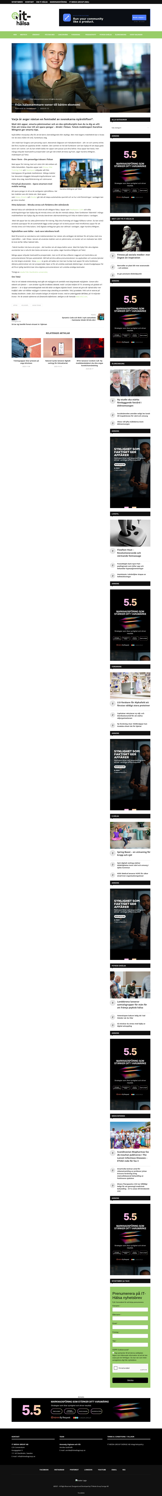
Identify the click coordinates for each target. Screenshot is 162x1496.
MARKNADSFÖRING (58, 2)
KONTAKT (29, 2)
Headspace (30, 170)
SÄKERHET (36, 35)
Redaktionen (31, 108)
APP (24, 99)
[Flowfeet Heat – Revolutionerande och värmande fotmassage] (130, 533)
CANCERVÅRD (63, 35)
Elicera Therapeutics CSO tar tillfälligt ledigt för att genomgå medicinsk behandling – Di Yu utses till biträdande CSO (133, 1187)
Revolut (34, 197)
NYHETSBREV (17, 2)
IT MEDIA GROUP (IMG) (79, 2)
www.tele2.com (81, 296)
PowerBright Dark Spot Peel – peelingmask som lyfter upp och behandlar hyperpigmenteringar (130, 566)
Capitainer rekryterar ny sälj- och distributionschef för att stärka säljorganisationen (130, 715)
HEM (15, 35)
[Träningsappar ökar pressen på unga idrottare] (26, 348)
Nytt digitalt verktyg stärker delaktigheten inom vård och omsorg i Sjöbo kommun (133, 865)
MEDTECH (23, 35)
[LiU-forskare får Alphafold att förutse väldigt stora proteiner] (130, 685)
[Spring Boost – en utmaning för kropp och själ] (130, 835)
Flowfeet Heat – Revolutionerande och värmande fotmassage (129, 552)
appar (38, 261)
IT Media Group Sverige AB (100, 1486)
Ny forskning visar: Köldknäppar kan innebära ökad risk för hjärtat (132, 725)
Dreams (24, 197)
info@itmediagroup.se (26, 1456)
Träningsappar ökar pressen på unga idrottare (26, 362)
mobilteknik (36, 305)
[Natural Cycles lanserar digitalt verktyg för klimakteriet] (58, 348)
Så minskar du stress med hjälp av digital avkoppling (131, 1025)
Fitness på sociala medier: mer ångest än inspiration (133, 256)
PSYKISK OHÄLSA (106, 35)
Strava (45, 167)
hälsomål (24, 305)
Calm (81, 209)
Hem (17, 99)
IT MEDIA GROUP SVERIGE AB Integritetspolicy (125, 1444)
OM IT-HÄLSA (42, 2)
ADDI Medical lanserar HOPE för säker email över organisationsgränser (132, 874)
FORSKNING (75, 35)
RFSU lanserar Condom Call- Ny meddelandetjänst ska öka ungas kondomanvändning (89, 363)
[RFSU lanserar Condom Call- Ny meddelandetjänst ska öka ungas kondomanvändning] (89, 348)
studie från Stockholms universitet (33, 272)
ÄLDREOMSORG (120, 35)
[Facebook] (140, 2)
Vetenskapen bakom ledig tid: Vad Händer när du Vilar (131, 1016)
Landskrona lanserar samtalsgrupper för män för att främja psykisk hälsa (132, 1004)
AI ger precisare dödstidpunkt (129, 274)
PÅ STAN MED (50, 35)
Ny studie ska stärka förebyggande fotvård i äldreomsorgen (129, 402)
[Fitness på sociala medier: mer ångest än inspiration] (130, 237)
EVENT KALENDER (136, 35)
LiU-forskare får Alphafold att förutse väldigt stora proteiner (133, 704)
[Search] (149, 34)
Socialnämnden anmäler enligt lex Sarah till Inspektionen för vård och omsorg (133, 414)
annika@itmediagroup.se (75, 1450)
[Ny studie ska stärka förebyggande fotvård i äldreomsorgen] (130, 382)
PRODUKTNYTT (90, 35)
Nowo (17, 197)
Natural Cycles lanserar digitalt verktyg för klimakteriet (57, 362)
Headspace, (74, 209)
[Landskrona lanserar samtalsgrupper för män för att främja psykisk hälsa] (130, 984)
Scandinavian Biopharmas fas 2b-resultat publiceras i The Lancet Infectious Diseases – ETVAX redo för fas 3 (133, 1156)
